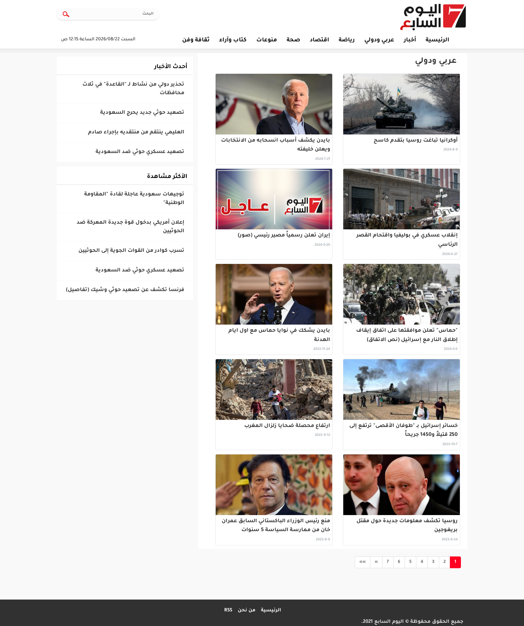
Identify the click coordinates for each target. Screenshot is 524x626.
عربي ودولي (436, 61)
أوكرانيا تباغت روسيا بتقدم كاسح (416, 141)
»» (362, 562)
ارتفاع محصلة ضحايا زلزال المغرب (287, 426)
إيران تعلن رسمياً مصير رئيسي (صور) (284, 236)
